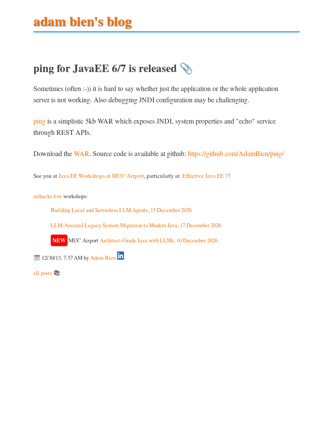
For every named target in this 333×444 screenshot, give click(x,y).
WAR (81, 153)
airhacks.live (47, 196)
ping (39, 120)
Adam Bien (103, 257)
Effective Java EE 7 (205, 176)
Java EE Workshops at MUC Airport (101, 176)
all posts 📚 (46, 273)
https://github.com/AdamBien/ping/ (236, 153)
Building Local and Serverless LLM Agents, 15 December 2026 (121, 210)
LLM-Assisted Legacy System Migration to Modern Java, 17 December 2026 (136, 225)
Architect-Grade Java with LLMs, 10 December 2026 (159, 240)
